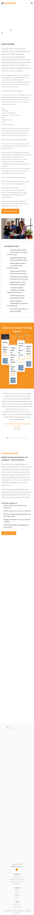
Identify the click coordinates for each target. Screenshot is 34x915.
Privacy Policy (17, 904)
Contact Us (17, 895)
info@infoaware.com (17, 866)
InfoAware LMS (17, 884)
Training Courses (17, 877)
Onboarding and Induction (17, 881)
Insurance (29, 31)
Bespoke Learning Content (17, 879)
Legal (14, 34)
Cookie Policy (17, 906)
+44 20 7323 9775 (17, 864)
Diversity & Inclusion (13, 31)
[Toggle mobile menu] (32, 3)
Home (17, 890)
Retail (27, 34)
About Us (17, 893)
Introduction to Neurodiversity (20, 350)
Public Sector (21, 34)
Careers (17, 897)
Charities (23, 31)
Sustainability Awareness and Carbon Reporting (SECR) (13, 359)
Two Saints (17, 424)
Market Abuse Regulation (5, 347)
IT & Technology (7, 34)
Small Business (17, 36)
